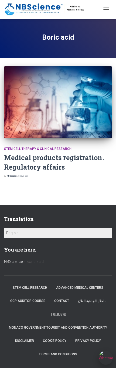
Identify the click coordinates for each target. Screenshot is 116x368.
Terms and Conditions (58, 354)
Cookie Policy (54, 341)
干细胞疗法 (58, 314)
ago (23, 176)
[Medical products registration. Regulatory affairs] (58, 102)
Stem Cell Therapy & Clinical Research (37, 149)
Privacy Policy (88, 341)
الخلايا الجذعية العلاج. (92, 301)
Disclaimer (24, 341)
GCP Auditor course (27, 301)
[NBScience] (46, 9)
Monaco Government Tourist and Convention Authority (58, 327)
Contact (61, 301)
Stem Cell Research (30, 288)
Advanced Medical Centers (79, 288)
